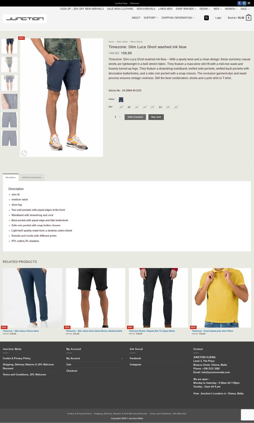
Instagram (135, 364)
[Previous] (26, 98)
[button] (218, 18)
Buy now (156, 117)
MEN (216, 9)
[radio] (121, 99)
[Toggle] (122, 358)
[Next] (96, 98)
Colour (112, 99)
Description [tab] (11, 177)
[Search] (206, 17)
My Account (73, 358)
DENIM (204, 9)
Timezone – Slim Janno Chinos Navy (21, 331)
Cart (68, 364)
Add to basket (135, 117)
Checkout (71, 371)
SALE (244, 9)
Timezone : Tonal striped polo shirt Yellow (212, 331)
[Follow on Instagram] (244, 3)
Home (111, 42)
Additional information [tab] (31, 177)
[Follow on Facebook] (239, 3)
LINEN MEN (165, 9)
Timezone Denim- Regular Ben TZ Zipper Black (152, 331)
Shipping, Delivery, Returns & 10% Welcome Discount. (28, 366)
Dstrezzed (134, 3)
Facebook (135, 358)
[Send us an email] (249, 3)
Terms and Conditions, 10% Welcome (24, 374)
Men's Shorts (136, 42)
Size (110, 107)
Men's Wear (122, 42)
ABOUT (136, 18)
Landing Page (121, 3)
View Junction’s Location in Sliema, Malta (218, 393)
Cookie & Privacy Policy (16, 358)
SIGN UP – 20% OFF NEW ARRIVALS (82, 9)
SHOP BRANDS (185, 9)
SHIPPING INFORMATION (177, 18)
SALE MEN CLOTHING (120, 9)
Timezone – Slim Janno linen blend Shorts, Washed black (94, 331)
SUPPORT (150, 18)
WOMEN (230, 9)
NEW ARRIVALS (146, 9)
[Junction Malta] (25, 18)
